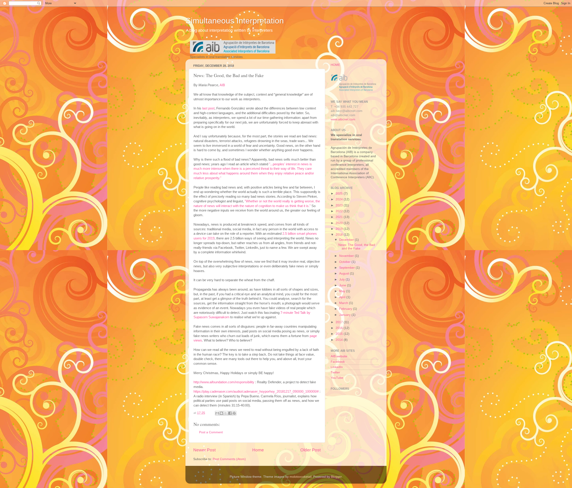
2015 (340, 333)
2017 (340, 322)
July (342, 279)
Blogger (336, 476)
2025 (340, 193)
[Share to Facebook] (230, 413)
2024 (340, 199)
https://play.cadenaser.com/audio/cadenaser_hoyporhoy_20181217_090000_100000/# (256, 391)
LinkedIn (337, 367)
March (344, 303)
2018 (340, 234)
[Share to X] (225, 413)
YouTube (337, 377)
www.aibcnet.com (343, 119)
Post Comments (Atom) (229, 459)
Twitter (335, 372)
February (346, 308)
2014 (340, 339)
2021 (340, 217)
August (344, 273)
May (342, 291)
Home (258, 450)
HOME (335, 65)
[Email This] (217, 413)
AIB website (339, 356)
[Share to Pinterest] (234, 413)
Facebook (338, 361)
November (347, 256)
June (343, 285)
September (347, 267)
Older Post (310, 450)
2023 (340, 205)
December (347, 239)
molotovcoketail (300, 476)
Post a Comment (211, 432)
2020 (340, 223)
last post (208, 108)
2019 (340, 228)
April (342, 297)
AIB (222, 85)
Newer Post (204, 450)
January (345, 314)
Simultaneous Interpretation (234, 20)
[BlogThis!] (221, 413)
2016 (340, 328)
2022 (340, 211)
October (345, 262)
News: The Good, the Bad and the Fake (356, 246)
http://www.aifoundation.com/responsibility (223, 382)
